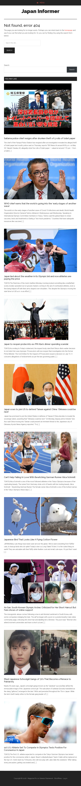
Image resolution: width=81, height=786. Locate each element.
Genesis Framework (46, 778)
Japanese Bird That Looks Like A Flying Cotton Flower (30, 539)
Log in (65, 778)
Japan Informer (40, 11)
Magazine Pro (32, 778)
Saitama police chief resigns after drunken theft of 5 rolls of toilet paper (39, 138)
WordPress (58, 778)
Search (6, 65)
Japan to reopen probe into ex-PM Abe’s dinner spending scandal (36, 344)
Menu (42, 3)
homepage (68, 30)
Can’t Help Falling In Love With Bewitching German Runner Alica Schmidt (39, 477)
